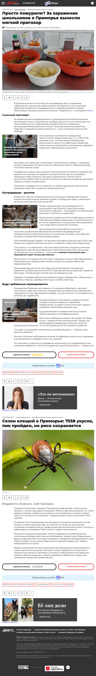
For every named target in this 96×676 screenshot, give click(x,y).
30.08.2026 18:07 (8, 417)
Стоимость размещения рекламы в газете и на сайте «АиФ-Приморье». (60, 630)
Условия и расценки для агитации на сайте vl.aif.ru (35, 632)
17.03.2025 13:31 (7, 9)
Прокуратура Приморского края (81, 92)
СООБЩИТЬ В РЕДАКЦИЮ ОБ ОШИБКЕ (71, 632)
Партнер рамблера (36, 667)
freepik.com (6, 492)
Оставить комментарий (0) (76, 355)
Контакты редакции (23, 630)
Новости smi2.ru (10, 410)
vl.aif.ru (90, 111)
